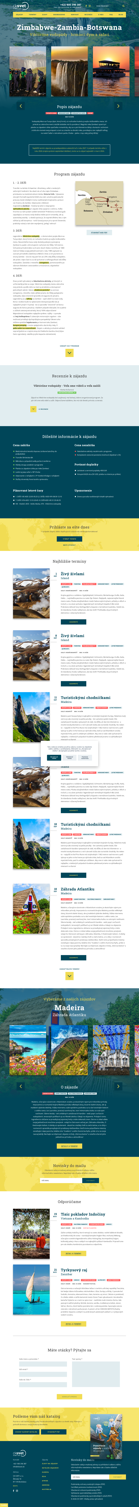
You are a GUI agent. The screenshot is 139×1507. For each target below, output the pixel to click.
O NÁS (100, 15)
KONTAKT (75, 15)
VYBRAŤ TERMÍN (69, 539)
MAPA (15, 1486)
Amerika (46, 1485)
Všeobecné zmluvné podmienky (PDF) (85, 1490)
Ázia (44, 1476)
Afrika (45, 1481)
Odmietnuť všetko (69, 757)
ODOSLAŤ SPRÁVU (69, 1397)
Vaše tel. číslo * (25, 1379)
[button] (118, 106)
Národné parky (64, 113)
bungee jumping (19, 325)
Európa (45, 1472)
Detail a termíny (73, 1253)
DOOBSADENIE (59, 15)
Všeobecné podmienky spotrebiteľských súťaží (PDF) (91, 1496)
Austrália (46, 1489)
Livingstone (44, 263)
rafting (29, 299)
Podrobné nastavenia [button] (85, 757)
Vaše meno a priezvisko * (29, 1359)
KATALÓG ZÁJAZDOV (50, 1468)
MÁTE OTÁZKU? (69, 545)
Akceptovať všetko (54, 757)
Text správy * (77, 1359)
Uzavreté (73, 622)
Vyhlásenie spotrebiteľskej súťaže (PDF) (86, 1493)
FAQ (111, 15)
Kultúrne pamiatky (75, 1093)
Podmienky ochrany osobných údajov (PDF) (88, 1484)
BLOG (121, 15)
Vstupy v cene (51, 113)
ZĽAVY (44, 15)
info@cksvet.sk (18, 1467)
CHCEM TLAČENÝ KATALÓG (26, 1432)
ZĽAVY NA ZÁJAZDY (50, 1464)
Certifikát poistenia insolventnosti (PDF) (86, 1487)
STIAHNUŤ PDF (54, 1432)
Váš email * (23, 1369)
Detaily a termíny (69, 1146)
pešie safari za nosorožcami (24, 328)
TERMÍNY (32, 15)
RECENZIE (88, 15)
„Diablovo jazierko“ (42, 290)
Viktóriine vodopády (31, 236)
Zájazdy (19, 15)
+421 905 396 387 (70, 4)
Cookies (4, 1505)
